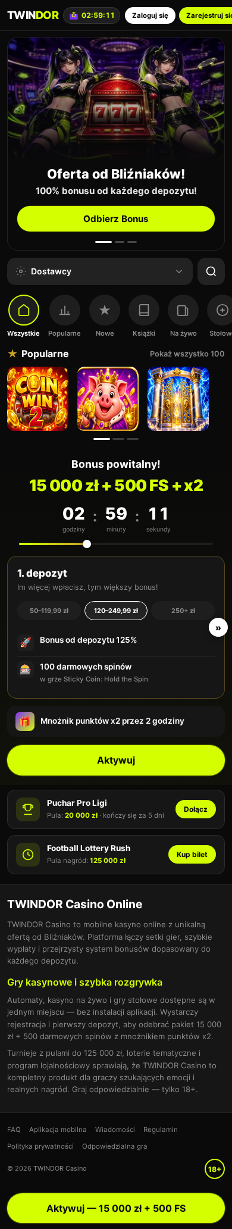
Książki (144, 333)
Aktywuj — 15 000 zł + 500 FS (116, 1208)
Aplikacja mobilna (58, 1129)
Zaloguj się (150, 15)
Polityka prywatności (40, 1146)
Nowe (105, 333)
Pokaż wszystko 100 (187, 353)
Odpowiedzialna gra (115, 1146)
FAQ (14, 1129)
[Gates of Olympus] (180, 399)
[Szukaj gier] (211, 271)
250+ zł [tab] (183, 610)
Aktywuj (116, 760)
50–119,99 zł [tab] (49, 610)
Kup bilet (192, 854)
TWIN (32, 14)
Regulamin (160, 1129)
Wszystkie (23, 333)
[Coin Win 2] (39, 399)
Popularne (64, 333)
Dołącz (196, 809)
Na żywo (183, 333)
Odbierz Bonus (116, 218)
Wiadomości (115, 1129)
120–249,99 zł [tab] (116, 610)
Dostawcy (51, 271)
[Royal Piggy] (109, 399)
